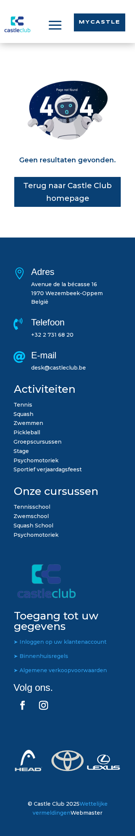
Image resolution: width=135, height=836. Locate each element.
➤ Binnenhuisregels (41, 656)
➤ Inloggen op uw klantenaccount (60, 642)
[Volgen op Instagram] (43, 705)
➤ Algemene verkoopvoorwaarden (60, 670)
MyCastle (99, 22)
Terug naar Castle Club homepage (67, 192)
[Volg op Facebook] (23, 705)
